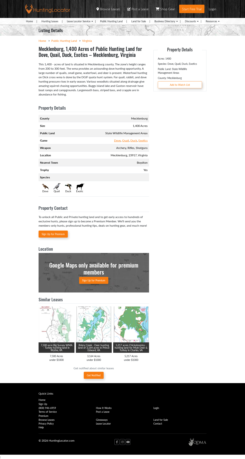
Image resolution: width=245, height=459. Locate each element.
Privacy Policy (46, 423)
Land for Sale (138, 21)
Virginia (87, 41)
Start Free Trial (192, 9)
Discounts (190, 21)
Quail (125, 140)
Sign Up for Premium (53, 234)
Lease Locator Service (78, 21)
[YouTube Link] (128, 442)
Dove (117, 140)
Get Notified (94, 375)
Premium (43, 416)
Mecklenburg (119, 155)
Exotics (143, 140)
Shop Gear (167, 9)
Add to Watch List (180, 84)
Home (29, 21)
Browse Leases (109, 9)
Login (212, 9)
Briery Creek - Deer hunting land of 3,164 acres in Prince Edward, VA (93, 347)
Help (41, 427)
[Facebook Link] (116, 442)
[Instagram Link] (122, 442)
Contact (157, 423)
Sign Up (43, 404)
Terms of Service (48, 411)
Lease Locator (103, 423)
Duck (133, 140)
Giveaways (102, 419)
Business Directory (164, 21)
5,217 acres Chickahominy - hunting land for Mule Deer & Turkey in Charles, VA (131, 347)
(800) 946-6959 (47, 408)
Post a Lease (140, 9)
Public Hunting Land (111, 21)
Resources (211, 21)
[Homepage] (47, 8)
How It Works (104, 408)
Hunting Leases (49, 21)
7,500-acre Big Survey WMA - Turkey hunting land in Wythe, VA (56, 347)
